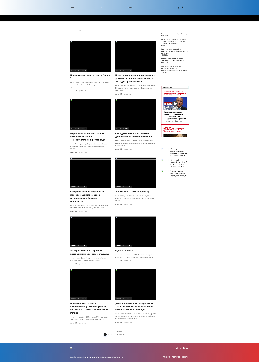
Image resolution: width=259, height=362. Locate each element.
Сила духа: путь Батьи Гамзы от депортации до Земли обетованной (134, 135)
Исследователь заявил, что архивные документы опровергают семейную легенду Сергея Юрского (135, 78)
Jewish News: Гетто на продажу (132, 191)
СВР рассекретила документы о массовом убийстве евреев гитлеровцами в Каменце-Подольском (87, 196)
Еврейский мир (122, 128)
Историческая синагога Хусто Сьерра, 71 (90, 77)
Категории (175, 357)
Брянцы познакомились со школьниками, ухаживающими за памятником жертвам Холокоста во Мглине (89, 308)
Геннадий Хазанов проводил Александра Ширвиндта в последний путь (178, 174)
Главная (166, 357)
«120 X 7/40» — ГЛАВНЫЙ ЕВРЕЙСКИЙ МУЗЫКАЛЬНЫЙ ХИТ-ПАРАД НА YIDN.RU (178, 163)
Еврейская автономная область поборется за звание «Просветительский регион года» (88, 136)
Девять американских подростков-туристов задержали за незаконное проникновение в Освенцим (134, 306)
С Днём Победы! (124, 250)
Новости (184, 357)
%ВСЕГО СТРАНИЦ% (118, 332)
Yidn (81, 31)
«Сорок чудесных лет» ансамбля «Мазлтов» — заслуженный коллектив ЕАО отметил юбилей (178, 152)
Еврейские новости (78, 70)
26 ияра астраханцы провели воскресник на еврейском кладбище (89, 252)
